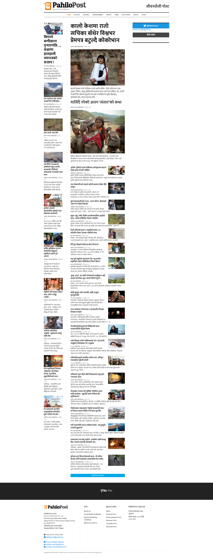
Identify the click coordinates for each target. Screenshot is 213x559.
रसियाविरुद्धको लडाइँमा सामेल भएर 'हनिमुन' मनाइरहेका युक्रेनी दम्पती (87, 359)
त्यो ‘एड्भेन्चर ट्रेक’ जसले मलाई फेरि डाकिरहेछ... (52, 100)
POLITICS (77, 15)
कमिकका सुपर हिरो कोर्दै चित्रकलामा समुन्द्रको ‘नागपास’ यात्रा (87, 376)
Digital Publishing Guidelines (90, 518)
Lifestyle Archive (97, 475)
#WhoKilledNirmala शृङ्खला (135, 512)
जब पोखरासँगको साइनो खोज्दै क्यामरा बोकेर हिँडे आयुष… (88, 186)
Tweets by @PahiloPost (142, 29)
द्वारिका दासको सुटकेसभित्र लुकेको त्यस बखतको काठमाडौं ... (52, 211)
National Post (111, 526)
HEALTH (135, 15)
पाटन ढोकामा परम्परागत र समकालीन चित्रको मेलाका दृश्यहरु (87, 311)
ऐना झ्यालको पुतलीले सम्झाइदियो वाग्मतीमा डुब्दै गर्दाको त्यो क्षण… (52, 412)
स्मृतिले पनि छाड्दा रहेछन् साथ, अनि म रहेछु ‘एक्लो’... (53, 294)
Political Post (111, 514)
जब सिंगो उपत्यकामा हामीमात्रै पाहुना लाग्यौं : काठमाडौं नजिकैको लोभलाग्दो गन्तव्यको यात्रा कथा (53, 169)
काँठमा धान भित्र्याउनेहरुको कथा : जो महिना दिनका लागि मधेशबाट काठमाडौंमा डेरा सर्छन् (87, 458)
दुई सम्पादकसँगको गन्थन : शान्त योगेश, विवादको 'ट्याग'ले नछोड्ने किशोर (88, 203)
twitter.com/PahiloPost (54, 544)
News (108, 511)
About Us (87, 511)
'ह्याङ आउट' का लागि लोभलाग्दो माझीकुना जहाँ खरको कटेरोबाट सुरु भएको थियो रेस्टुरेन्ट (88, 277)
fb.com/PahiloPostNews (54, 542)
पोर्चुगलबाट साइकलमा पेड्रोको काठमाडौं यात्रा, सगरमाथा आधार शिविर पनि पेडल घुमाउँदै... (87, 410)
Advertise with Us (90, 522)
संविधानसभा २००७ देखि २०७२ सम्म (136, 518)
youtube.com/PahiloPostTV (56, 546)
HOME (69, 15)
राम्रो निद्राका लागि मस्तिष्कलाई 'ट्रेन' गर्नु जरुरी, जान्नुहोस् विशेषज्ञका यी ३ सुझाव (88, 342)
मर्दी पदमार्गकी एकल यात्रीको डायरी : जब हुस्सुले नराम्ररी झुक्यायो (88, 426)
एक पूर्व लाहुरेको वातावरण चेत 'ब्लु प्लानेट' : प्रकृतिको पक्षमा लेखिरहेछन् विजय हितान (86, 260)
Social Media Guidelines (92, 514)
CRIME (116, 15)
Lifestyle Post (111, 523)
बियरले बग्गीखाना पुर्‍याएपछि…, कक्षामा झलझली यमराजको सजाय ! (52, 49)
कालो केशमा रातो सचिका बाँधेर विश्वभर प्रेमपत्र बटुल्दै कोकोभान (95, 33)
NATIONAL (86, 15)
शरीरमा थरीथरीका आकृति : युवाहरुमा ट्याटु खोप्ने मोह (53, 333)
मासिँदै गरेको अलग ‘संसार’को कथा (96, 102)
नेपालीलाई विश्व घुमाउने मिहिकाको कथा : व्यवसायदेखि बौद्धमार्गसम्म (85, 328)
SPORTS (108, 15)
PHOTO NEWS (126, 15)
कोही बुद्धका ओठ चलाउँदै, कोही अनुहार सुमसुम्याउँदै (85, 294)
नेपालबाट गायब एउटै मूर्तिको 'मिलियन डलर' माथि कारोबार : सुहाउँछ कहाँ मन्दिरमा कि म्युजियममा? (87, 394)
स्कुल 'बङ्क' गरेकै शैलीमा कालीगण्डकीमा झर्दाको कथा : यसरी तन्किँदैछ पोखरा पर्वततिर (88, 217)
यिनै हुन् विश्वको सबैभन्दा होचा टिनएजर (85, 244)
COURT (144, 15)
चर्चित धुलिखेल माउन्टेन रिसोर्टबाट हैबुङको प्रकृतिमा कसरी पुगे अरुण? (52, 252)
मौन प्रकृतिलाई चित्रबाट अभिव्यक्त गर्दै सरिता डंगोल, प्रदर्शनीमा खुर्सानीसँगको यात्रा (52, 372)
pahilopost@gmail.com (54, 537)
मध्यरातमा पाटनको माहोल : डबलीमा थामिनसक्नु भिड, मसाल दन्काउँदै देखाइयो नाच (88, 441)
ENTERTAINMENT (98, 15)
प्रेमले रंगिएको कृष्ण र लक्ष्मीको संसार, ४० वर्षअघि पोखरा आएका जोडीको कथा (86, 231)
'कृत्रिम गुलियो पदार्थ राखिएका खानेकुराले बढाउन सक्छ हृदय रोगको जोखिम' (88, 169)
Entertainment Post (113, 517)
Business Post (111, 520)
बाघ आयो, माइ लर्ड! (51, 133)
